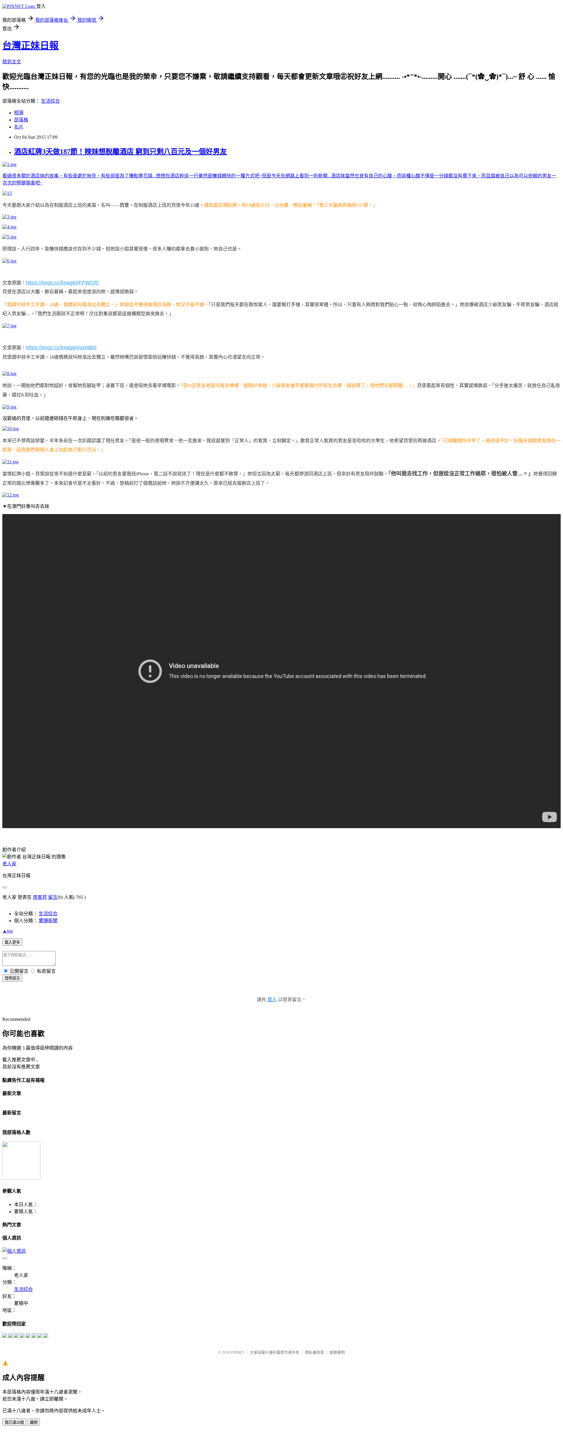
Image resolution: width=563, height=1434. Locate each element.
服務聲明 (337, 1352)
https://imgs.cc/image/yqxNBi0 (61, 347)
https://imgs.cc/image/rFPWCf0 (62, 283)
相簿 (18, 112)
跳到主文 (11, 61)
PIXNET (237, 1352)
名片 (18, 126)
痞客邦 (40, 897)
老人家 (9, 863)
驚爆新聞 (48, 920)
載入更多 (12, 942)
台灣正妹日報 (30, 45)
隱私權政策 (314, 1352)
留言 (52, 897)
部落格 (21, 119)
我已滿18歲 (14, 1422)
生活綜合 (50, 101)
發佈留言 (12, 978)
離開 (34, 1422)
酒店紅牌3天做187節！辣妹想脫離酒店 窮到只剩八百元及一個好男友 (120, 151)
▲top (7, 930)
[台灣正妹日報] (4, 1336)
